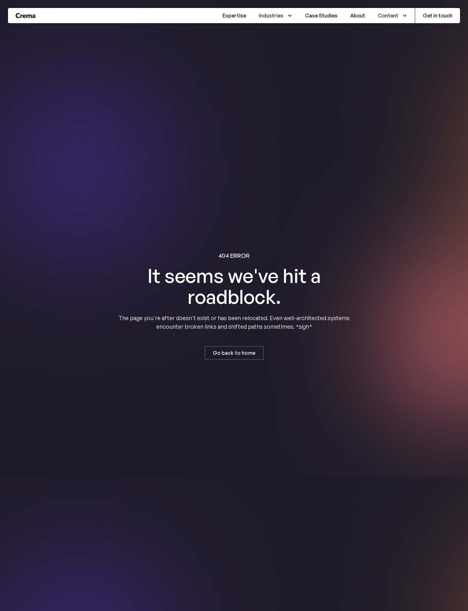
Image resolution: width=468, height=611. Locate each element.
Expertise (234, 15)
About (357, 15)
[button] (275, 15)
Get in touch (437, 15)
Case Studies (321, 15)
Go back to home (234, 353)
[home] (25, 15)
